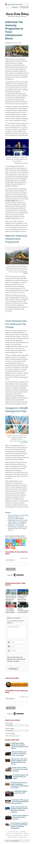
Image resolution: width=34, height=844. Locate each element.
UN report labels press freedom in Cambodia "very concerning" (19, 753)
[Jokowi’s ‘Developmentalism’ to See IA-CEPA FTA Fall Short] (22, 605)
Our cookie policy (17, 833)
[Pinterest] (23, 7)
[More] (13, 547)
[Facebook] (6, 540)
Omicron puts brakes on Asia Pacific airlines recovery (21, 817)
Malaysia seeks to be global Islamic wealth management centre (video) (22, 599)
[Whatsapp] (23, 540)
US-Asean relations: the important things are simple (20, 776)
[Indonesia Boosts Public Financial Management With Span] (11, 592)
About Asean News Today (15, 4)
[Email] (6, 544)
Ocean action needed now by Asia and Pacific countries (20, 769)
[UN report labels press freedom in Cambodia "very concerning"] (8, 753)
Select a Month (9, 723)
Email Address (10, 560)
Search (15, 7)
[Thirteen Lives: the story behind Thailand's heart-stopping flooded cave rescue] (7, 760)
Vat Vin (9, 43)
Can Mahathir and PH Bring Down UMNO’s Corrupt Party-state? (10, 612)
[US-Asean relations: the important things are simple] (8, 776)
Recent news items (12, 740)
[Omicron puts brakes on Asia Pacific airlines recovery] (8, 817)
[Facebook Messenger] (13, 544)
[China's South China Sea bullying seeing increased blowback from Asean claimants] (7, 808)
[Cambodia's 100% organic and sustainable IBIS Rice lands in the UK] (8, 801)
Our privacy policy (13, 831)
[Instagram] (6, 547)
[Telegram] (23, 544)
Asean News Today (14, 840)
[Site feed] (28, 7)
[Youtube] (25, 7)
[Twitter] (21, 7)
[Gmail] (10, 547)
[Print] (10, 544)
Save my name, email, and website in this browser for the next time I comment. (16, 659)
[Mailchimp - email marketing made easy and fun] (15, 575)
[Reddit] (20, 540)
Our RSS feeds (22, 837)
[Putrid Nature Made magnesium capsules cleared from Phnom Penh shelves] (7, 744)
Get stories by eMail (17, 835)
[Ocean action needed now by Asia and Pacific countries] (8, 769)
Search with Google (10, 733)
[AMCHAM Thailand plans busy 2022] (9, 793)
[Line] (17, 544)
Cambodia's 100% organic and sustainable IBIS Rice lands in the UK (20, 801)
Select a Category (9, 728)
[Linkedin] (13, 540)
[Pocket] (20, 544)
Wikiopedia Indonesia (20, 163)
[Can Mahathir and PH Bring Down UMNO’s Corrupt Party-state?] (11, 605)
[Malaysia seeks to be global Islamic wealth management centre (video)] (22, 592)
